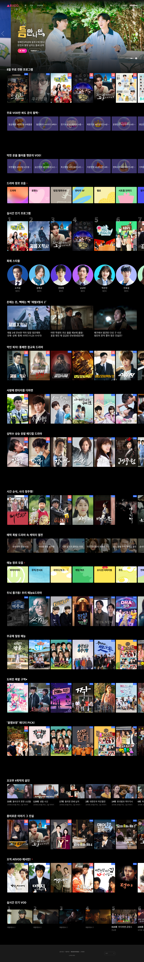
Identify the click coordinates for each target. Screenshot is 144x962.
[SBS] (133, 5)
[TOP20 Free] (61, 88)
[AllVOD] (13, 5)
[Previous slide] (2, 33)
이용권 (125, 5)
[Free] (17, 88)
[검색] (111, 5)
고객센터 (82, 952)
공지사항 (62, 952)
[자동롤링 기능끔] (136, 58)
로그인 (117, 5)
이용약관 (67, 952)
